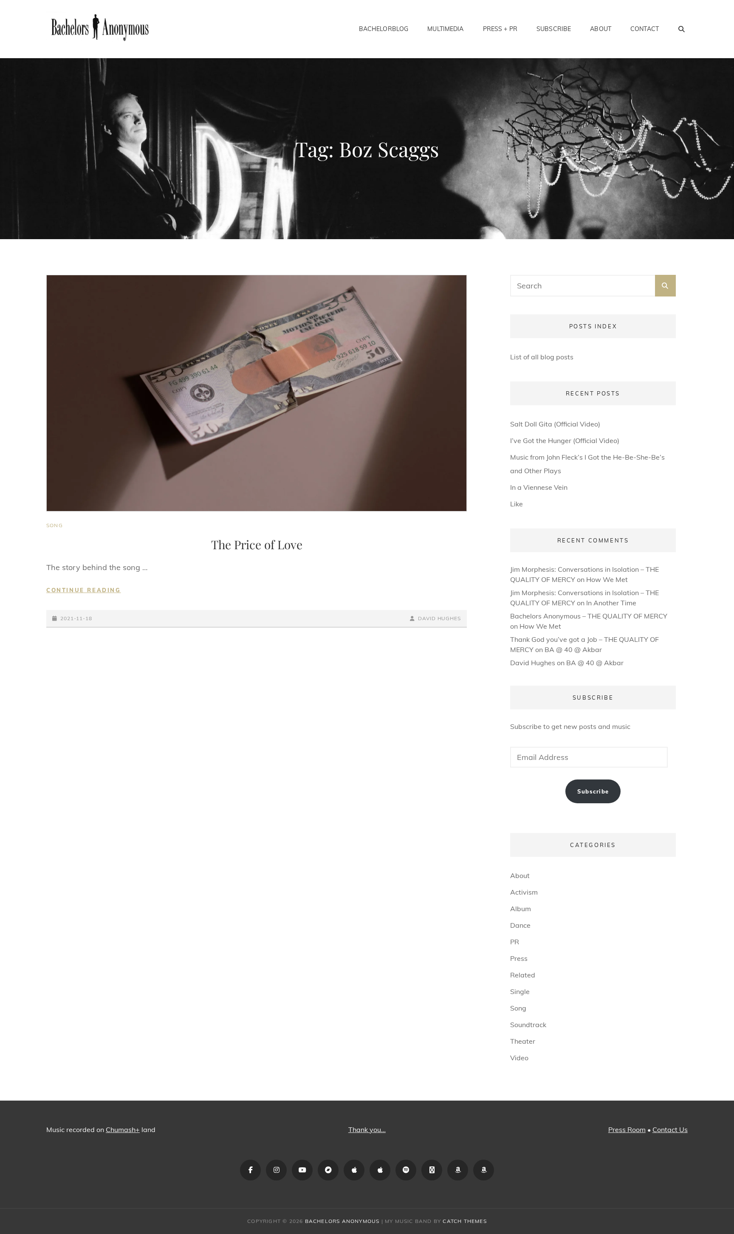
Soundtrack (528, 1024)
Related (522, 975)
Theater (522, 1041)
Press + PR (500, 29)
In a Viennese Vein (538, 487)
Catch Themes (464, 1221)
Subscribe (553, 29)
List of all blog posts (541, 357)
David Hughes (439, 618)
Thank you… (367, 1129)
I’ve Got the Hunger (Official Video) (564, 440)
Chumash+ (123, 1129)
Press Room (627, 1129)
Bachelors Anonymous (342, 1221)
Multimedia (445, 29)
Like (516, 504)
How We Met (607, 579)
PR (514, 942)
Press (519, 958)
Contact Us (670, 1129)
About (600, 29)
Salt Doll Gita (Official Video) (555, 424)
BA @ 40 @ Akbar (573, 649)
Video (519, 1057)
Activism (524, 892)
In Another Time (611, 603)
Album (520, 908)
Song (54, 525)
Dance (520, 925)
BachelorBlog (384, 29)
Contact (644, 29)
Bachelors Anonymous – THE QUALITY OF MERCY (588, 616)
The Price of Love (256, 544)
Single (520, 991)
